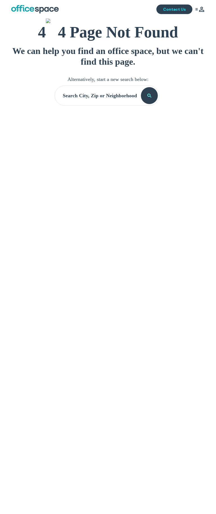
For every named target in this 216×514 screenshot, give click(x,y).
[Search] (149, 95)
